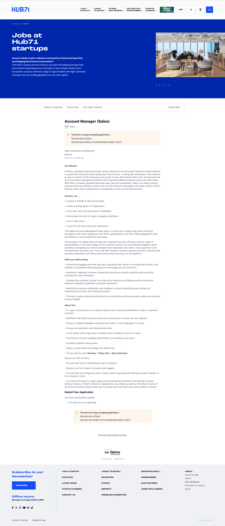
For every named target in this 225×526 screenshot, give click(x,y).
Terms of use (39, 520)
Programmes (148, 477)
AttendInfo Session (115, 9)
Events (106, 483)
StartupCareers (150, 9)
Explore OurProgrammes (134, 9)
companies (53, 107)
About (188, 471)
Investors (108, 477)
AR (181, 10)
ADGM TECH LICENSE (151, 489)
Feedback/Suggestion (114, 495)
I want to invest (111, 471)
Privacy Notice (20, 520)
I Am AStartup (84, 9)
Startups (67, 477)
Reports (106, 489)
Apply (188, 478)
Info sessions (192, 482)
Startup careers (72, 489)
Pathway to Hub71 (195, 485)
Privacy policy (106, 459)
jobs (73, 107)
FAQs (187, 489)
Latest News (69, 483)
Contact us (68, 495)
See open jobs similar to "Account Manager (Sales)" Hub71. (96, 142)
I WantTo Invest (99, 9)
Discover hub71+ (151, 471)
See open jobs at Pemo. (81, 138)
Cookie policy (119, 459)
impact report (167, 9)
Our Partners (149, 483)
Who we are (191, 475)
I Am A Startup (70, 471)
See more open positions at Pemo (112, 435)
